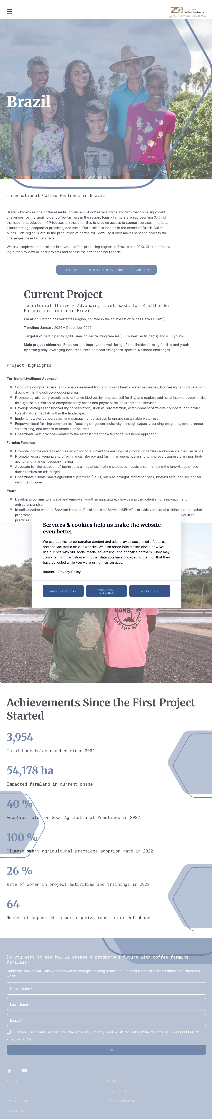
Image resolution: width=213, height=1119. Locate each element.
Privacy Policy (69, 572)
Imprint (48, 572)
